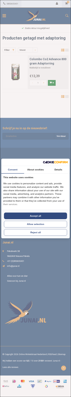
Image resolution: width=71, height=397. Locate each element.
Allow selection (35, 224)
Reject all (35, 232)
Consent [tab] (13, 169)
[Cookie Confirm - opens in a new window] (55, 162)
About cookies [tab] (35, 169)
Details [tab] (58, 169)
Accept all (35, 216)
